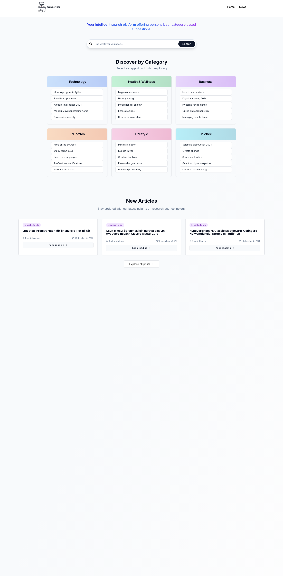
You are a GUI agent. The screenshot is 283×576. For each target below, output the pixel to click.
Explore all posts (139, 264)
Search (186, 44)
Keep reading (56, 245)
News (242, 7)
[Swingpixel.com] (49, 7)
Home (231, 7)
